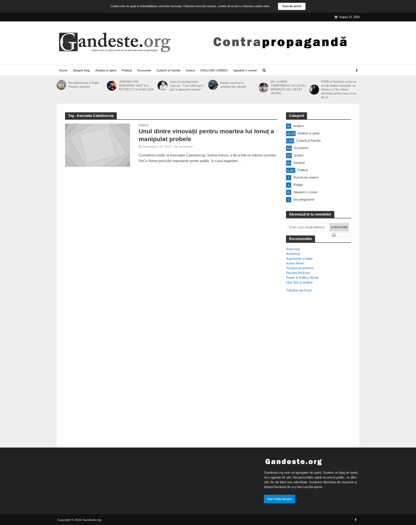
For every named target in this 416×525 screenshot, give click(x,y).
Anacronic (293, 249)
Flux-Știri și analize (299, 282)
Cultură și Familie (168, 70)
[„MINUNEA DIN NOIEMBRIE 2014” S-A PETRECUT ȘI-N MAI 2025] (112, 86)
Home (63, 70)
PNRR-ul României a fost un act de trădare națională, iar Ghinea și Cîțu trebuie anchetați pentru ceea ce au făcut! (338, 89)
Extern (190, 70)
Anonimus (293, 254)
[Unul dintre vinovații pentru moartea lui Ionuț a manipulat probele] (97, 145)
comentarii (185, 146)
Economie (144, 70)
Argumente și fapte (299, 258)
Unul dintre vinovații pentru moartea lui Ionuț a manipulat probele (206, 135)
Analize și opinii (105, 70)
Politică (127, 70)
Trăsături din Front (299, 290)
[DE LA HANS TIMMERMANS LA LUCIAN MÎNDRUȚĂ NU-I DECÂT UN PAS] (263, 88)
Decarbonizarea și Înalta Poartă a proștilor (83, 84)
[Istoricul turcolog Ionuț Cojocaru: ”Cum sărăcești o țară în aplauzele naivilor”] (162, 86)
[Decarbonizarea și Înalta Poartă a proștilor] (61, 85)
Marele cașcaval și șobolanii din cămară (233, 84)
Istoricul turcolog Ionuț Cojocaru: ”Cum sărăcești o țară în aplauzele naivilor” (187, 85)
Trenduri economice (300, 268)
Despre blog (81, 70)
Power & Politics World (302, 277)
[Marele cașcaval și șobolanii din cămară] (213, 85)
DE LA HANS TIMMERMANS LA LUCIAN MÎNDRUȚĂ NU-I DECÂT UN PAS (288, 87)
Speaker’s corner (245, 70)
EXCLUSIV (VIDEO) (214, 70)
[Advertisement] (318, 375)
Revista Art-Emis (298, 273)
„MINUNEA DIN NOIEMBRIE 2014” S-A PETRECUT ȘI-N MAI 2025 (136, 85)
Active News (295, 263)
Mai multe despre (279, 499)
